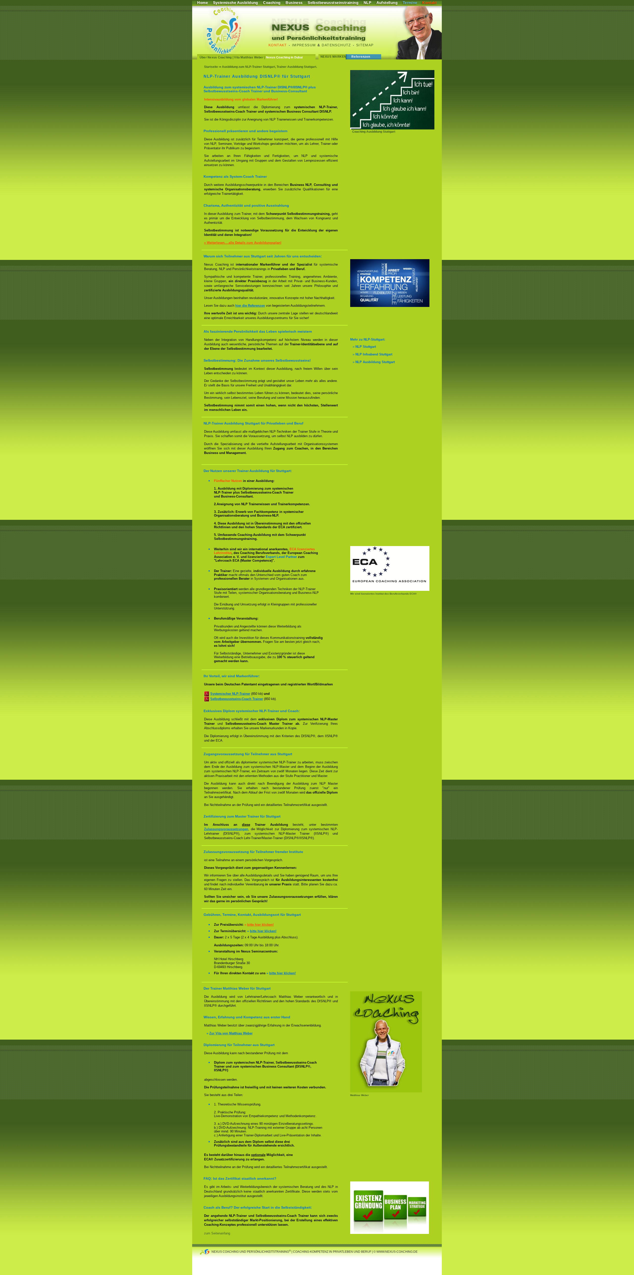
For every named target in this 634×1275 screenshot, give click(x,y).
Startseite (211, 67)
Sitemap (365, 45)
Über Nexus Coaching (216, 57)
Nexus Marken (333, 56)
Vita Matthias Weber (249, 57)
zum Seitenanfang (217, 1233)
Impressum (304, 45)
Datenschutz (336, 45)
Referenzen (360, 56)
